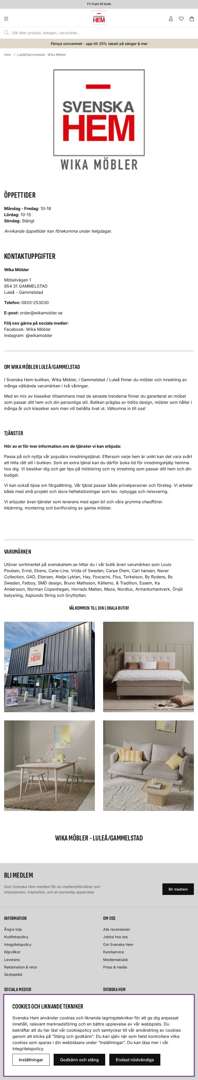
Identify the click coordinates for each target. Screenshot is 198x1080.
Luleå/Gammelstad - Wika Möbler (41, 55)
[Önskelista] (181, 18)
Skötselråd (13, 974)
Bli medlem (178, 889)
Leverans (12, 959)
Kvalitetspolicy (16, 937)
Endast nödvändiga (135, 1059)
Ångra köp (13, 929)
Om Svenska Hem (118, 944)
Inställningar (31, 1059)
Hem (7, 55)
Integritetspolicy (17, 944)
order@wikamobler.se (41, 312)
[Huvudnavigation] (16, 18)
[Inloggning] (171, 18)
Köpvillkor (12, 952)
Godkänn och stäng (79, 1059)
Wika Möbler (38, 329)
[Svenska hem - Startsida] (99, 18)
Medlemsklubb (115, 959)
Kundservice (113, 952)
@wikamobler (40, 335)
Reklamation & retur (20, 967)
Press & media (115, 967)
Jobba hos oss (115, 937)
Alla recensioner (116, 929)
